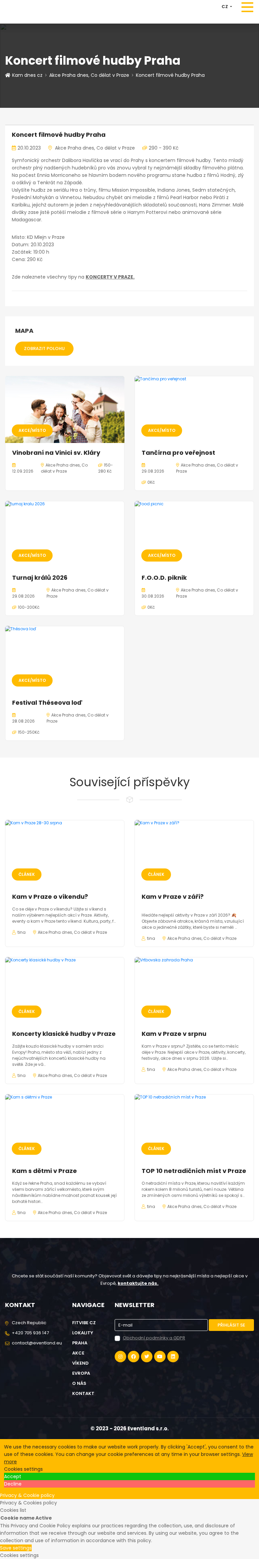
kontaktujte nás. (138, 1283)
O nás (79, 1383)
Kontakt (83, 1393)
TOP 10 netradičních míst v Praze (194, 1171)
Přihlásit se (231, 1325)
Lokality (82, 1333)
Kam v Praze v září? (173, 896)
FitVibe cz (84, 1322)
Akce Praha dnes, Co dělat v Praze (89, 75)
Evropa (81, 1373)
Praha (79, 1343)
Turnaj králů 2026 (39, 577)
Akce (78, 1353)
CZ (225, 6)
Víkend (80, 1363)
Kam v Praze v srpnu (174, 1033)
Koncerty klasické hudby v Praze (64, 1033)
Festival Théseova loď (47, 702)
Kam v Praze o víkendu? (50, 896)
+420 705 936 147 (30, 1333)
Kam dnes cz (27, 75)
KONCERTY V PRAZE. (110, 277)
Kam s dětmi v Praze (44, 1171)
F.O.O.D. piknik (164, 577)
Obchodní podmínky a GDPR (154, 1338)
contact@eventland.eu (37, 1343)
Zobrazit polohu (44, 348)
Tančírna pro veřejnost (178, 452)
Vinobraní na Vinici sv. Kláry (56, 452)
